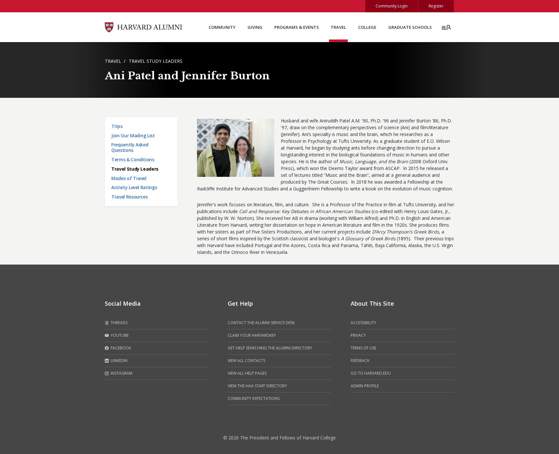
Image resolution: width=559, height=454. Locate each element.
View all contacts (246, 360)
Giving (254, 27)
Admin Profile (365, 386)
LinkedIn (118, 360)
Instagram (121, 373)
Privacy (358, 335)
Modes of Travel (129, 178)
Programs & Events (296, 27)
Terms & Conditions (132, 159)
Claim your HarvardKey (252, 335)
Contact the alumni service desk (261, 322)
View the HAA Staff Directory (257, 386)
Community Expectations (254, 398)
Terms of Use (363, 348)
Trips (116, 126)
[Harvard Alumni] (143, 26)
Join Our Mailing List (133, 135)
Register (436, 6)
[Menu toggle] (445, 27)
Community (222, 27)
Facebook (120, 348)
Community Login (392, 6)
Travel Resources (129, 197)
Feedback (360, 360)
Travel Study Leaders (155, 61)
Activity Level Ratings (134, 187)
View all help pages (247, 373)
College (367, 27)
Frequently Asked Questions (129, 147)
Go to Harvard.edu (371, 373)
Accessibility (363, 322)
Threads (118, 322)
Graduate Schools (410, 27)
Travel (338, 27)
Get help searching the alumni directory (270, 348)
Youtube (119, 335)
